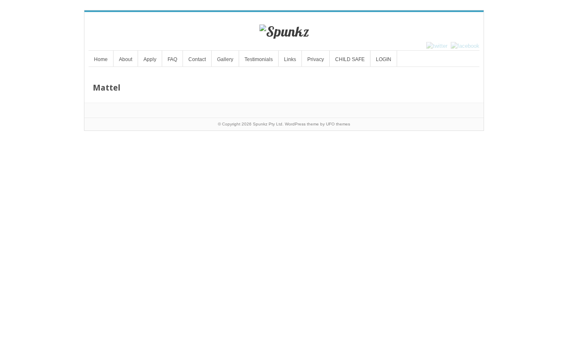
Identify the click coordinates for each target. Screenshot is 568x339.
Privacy (315, 59)
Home (101, 59)
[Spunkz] (284, 31)
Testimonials (258, 59)
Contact (197, 59)
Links (290, 59)
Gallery (225, 59)
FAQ (172, 59)
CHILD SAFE (350, 59)
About (125, 59)
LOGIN (383, 59)
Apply (149, 59)
